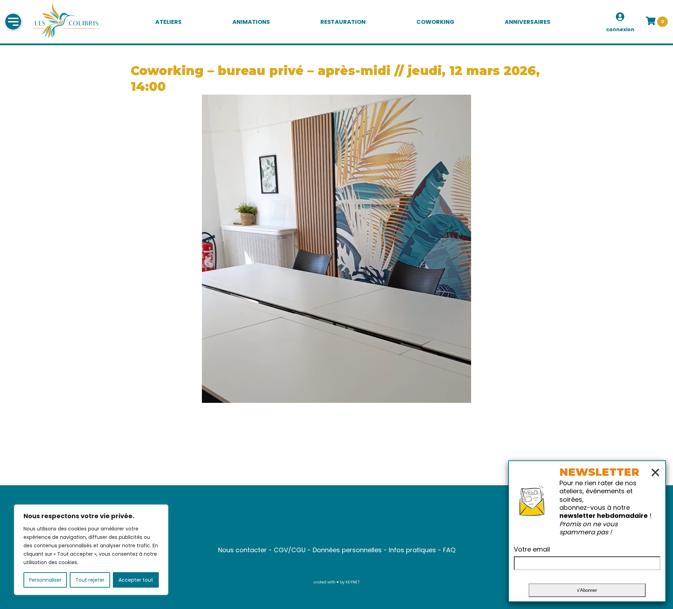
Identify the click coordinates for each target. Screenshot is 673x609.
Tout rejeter (89, 579)
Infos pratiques (412, 550)
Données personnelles (347, 550)
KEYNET (353, 582)
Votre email (532, 549)
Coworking (435, 22)
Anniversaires (527, 22)
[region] (91, 550)
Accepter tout (135, 579)
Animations (251, 22)
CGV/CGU (290, 550)
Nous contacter (242, 550)
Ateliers (168, 22)
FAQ (449, 550)
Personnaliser (45, 579)
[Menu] (13, 21)
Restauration (343, 22)
